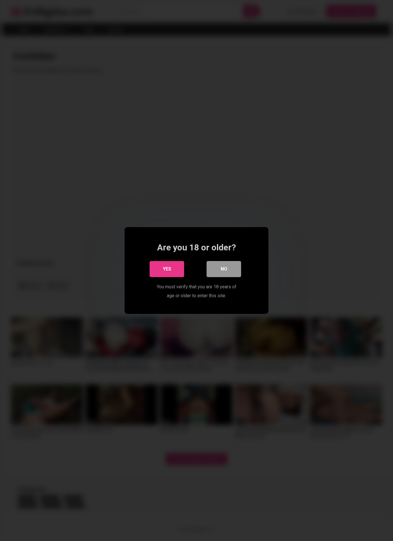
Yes (167, 269)
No (224, 269)
